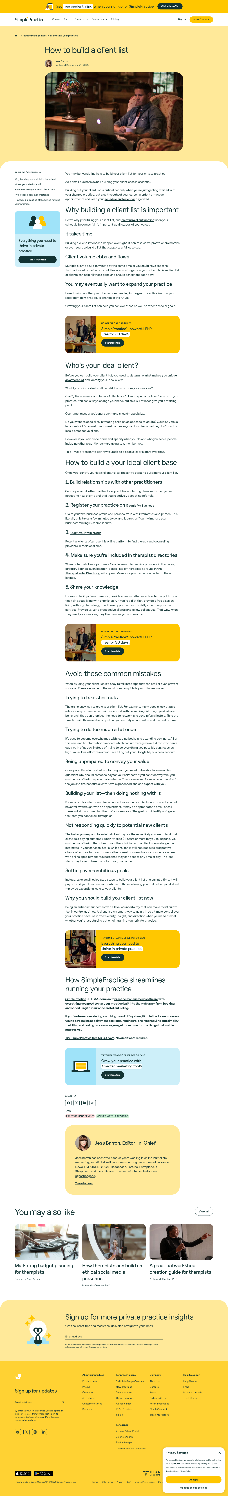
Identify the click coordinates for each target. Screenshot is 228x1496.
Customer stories (92, 1403)
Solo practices (124, 1392)
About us (155, 1381)
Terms (95, 1481)
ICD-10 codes (124, 1409)
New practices (124, 1386)
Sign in (119, 1414)
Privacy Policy (185, 1471)
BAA (129, 1481)
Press (153, 1392)
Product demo (90, 1381)
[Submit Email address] (161, 1336)
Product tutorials (192, 1392)
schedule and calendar (120, 199)
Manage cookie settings (193, 1487)
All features (88, 1398)
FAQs (186, 1386)
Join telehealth (124, 1436)
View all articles (84, 1183)
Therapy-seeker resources (131, 1448)
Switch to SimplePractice (130, 1381)
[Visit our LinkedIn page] (44, 1432)
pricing (115, 19)
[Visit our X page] (26, 1432)
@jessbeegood (85, 1176)
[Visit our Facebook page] (18, 1432)
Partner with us (158, 1398)
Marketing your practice (64, 35)
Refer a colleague (159, 1403)
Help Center (190, 1381)
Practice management (34, 35)
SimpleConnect (158, 1409)
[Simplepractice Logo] (29, 19)
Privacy (119, 1481)
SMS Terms (107, 1481)
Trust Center (190, 1398)
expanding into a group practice (135, 293)
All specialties (124, 1403)
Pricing (86, 1386)
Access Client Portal (127, 1431)
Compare (87, 1392)
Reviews (87, 1409)
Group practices (125, 1398)
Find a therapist (124, 1442)
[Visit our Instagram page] (35, 1432)
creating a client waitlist (137, 220)
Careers (154, 1386)
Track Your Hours (159, 1414)
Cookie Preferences (144, 1481)
